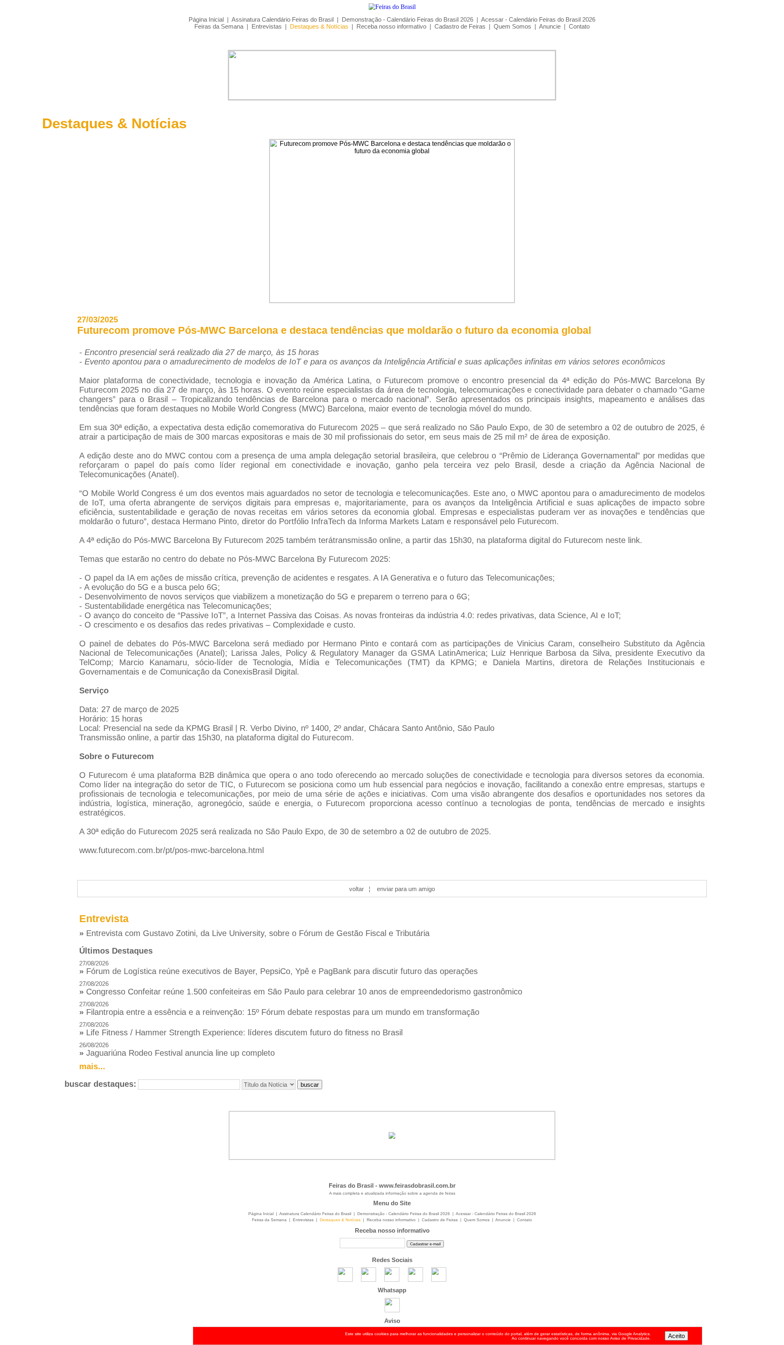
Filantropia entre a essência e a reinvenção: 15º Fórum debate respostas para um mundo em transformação (279, 1009)
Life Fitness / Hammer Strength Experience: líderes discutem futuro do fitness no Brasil (241, 1029)
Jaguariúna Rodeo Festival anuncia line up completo (177, 1049)
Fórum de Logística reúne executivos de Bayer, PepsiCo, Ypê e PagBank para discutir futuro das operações (278, 968)
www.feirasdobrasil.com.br (417, 1185)
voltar (356, 888)
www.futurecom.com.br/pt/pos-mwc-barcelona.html (171, 850)
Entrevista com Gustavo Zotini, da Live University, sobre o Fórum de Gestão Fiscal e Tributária (254, 933)
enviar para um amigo (406, 888)
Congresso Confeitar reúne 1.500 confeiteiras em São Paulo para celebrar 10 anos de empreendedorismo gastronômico (300, 988)
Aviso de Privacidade (630, 1338)
